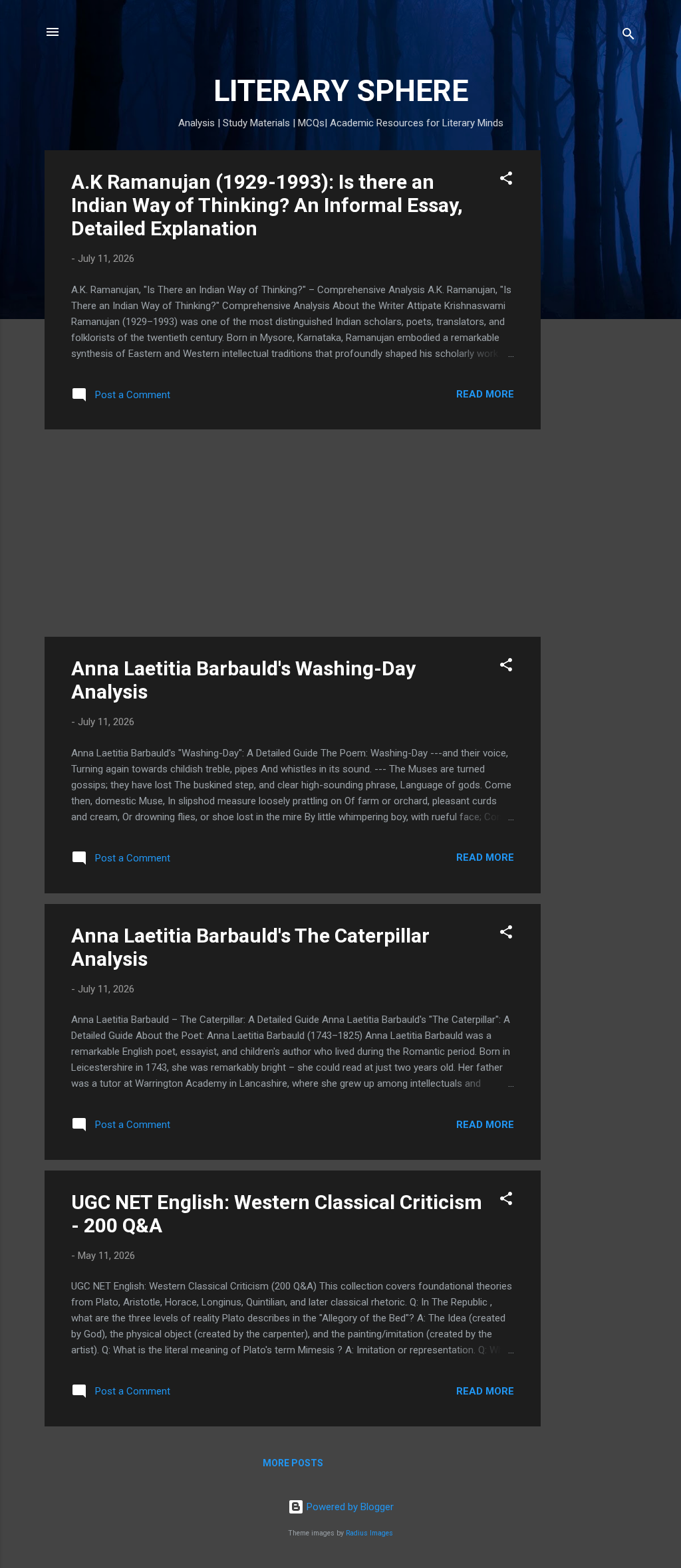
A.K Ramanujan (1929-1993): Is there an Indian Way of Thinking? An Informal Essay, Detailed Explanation (267, 205)
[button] (506, 180)
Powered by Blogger (349, 1507)
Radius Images (369, 1533)
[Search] (628, 36)
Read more (485, 394)
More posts (293, 1463)
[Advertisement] (593, 349)
